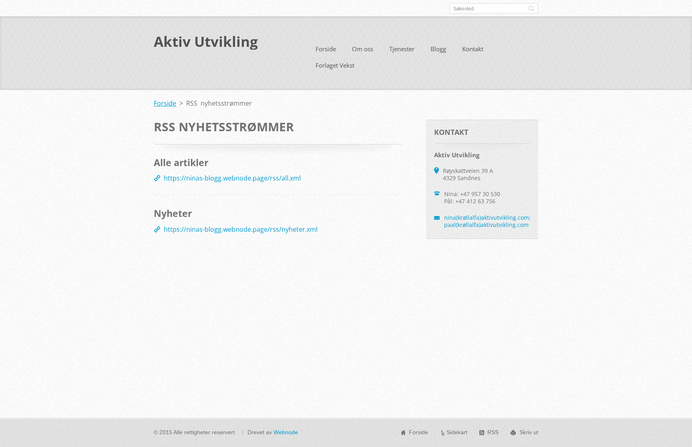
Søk (531, 8)
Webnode (286, 432)
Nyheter (173, 213)
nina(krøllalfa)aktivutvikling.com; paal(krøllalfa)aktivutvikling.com (487, 221)
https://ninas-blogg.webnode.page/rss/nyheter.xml (241, 229)
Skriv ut (528, 432)
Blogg (438, 49)
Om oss (362, 49)
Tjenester (401, 49)
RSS (493, 432)
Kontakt (472, 49)
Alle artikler (181, 162)
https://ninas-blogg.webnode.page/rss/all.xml (232, 178)
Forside (326, 49)
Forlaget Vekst (335, 65)
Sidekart (457, 432)
